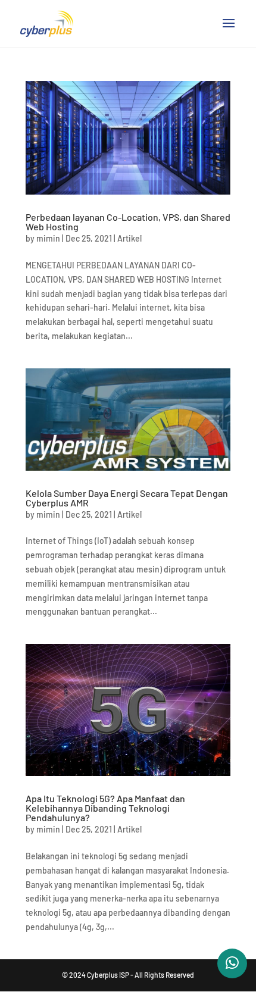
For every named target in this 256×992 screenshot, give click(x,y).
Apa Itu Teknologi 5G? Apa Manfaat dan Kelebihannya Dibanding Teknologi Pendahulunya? (105, 808)
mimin (48, 238)
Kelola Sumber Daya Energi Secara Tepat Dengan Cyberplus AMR (127, 497)
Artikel (129, 238)
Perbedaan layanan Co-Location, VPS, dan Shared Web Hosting (128, 221)
